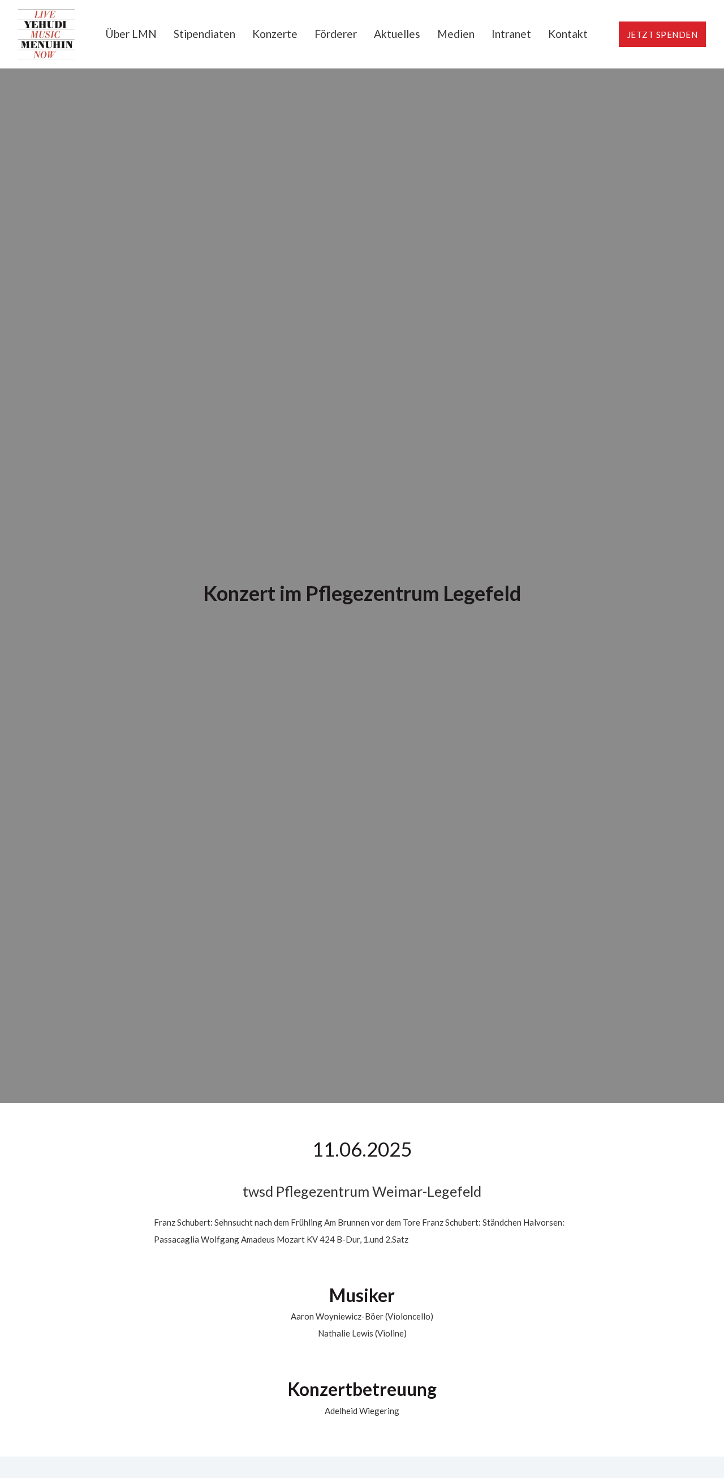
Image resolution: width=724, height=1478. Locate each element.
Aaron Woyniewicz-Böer (337, 1316)
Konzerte (275, 33)
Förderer (335, 33)
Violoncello (408, 1316)
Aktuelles (397, 33)
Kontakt (568, 33)
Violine (390, 1333)
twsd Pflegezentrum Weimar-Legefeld (362, 1191)
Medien (456, 33)
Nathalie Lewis (345, 1333)
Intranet (511, 33)
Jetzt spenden (662, 34)
